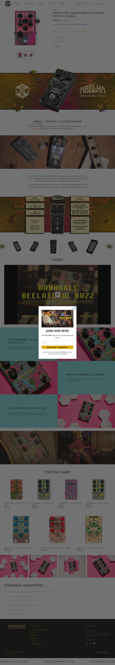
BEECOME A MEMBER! (57, 347)
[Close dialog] (74, 308)
